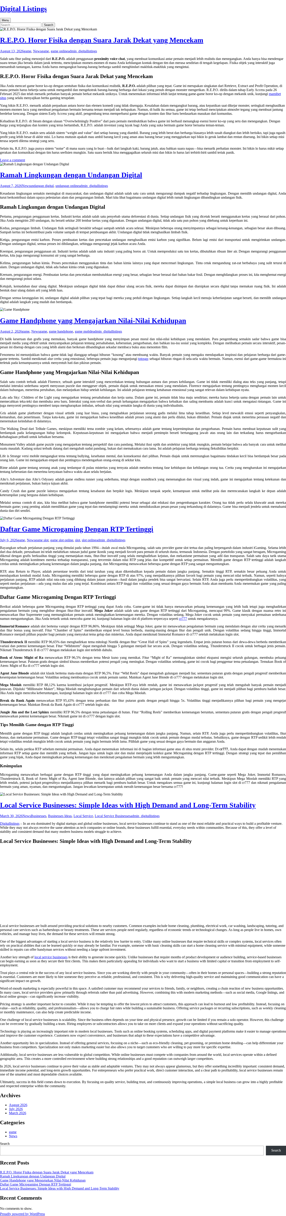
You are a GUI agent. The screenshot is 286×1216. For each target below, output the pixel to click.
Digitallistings (9, 823)
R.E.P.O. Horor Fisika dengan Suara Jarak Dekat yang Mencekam (101, 40)
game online (59, 51)
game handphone (61, 331)
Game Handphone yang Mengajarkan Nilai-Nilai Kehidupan (93, 321)
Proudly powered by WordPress (22, 1214)
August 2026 (18, 1105)
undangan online (67, 186)
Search (5, 1144)
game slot (41, 540)
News (37, 51)
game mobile (84, 331)
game (27, 51)
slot (77, 540)
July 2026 (16, 1109)
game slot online (61, 540)
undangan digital (42, 186)
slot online (89, 540)
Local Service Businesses (112, 816)
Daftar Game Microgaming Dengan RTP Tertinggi (76, 529)
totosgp (143, 359)
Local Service (83, 816)
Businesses (38, 816)
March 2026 (17, 1113)
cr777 (183, 619)
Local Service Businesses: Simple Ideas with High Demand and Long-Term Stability (128, 805)
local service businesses (50, 957)
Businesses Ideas (60, 816)
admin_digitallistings (82, 51)
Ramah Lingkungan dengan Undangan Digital (71, 175)
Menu (5, 20)
